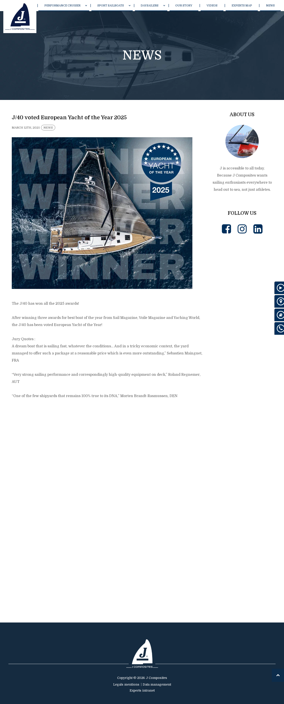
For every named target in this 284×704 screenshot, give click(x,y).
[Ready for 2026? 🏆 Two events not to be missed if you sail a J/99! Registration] (242, 572)
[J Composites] (19, 16)
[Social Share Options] (216, 297)
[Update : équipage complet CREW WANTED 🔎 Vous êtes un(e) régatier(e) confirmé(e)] (242, 331)
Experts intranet (142, 690)
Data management (157, 684)
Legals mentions (126, 684)
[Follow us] (226, 229)
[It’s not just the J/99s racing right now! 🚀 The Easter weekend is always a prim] (242, 271)
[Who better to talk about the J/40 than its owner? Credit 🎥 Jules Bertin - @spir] (242, 511)
